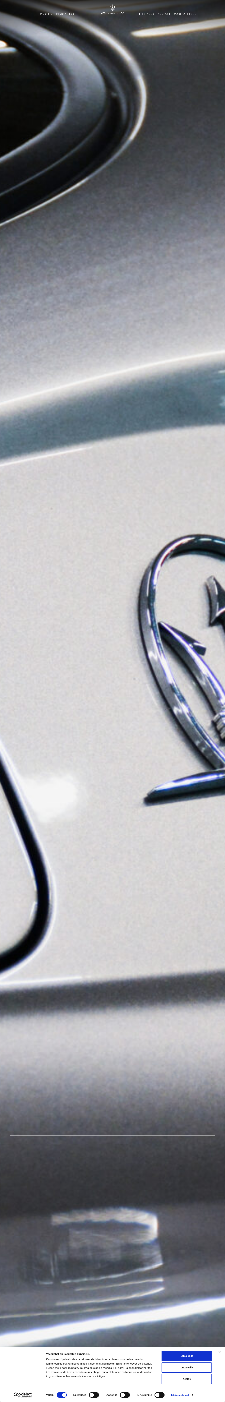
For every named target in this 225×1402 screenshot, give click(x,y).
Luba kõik (187, 1355)
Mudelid (46, 13)
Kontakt (164, 13)
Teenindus (146, 13)
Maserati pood (185, 13)
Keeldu (186, 1378)
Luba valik (187, 1367)
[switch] (94, 1395)
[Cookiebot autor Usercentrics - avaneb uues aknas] (22, 1395)
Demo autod (65, 13)
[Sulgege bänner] (219, 1352)
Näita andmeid (180, 1395)
